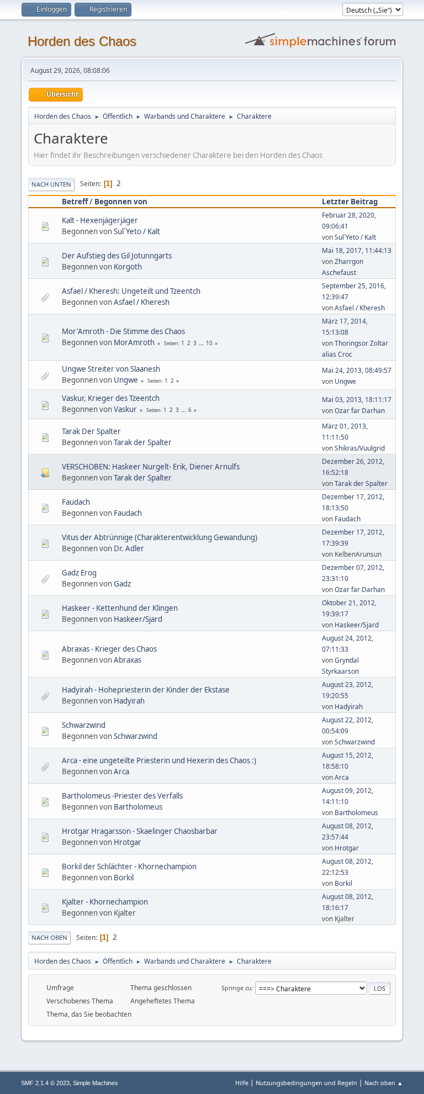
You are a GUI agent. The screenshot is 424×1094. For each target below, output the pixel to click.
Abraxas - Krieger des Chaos (109, 649)
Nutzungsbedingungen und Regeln (306, 1083)
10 (209, 343)
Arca (121, 771)
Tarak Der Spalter (91, 431)
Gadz (122, 584)
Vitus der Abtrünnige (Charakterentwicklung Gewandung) (159, 537)
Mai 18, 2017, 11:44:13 (356, 250)
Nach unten (51, 184)
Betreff (75, 202)
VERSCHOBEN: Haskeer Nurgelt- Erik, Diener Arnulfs (151, 467)
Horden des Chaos (82, 41)
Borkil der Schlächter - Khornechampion (129, 866)
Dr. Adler (129, 548)
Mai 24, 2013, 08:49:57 (356, 370)
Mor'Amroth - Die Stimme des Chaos (123, 331)
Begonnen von (120, 202)
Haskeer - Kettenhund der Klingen (120, 608)
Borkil (124, 877)
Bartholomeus (138, 807)
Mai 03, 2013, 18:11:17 (356, 399)
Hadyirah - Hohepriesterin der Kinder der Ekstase (146, 690)
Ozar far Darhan (360, 410)
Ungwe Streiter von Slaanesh (111, 369)
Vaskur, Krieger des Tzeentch (111, 398)
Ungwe (126, 380)
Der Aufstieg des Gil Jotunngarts (117, 256)
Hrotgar (127, 842)
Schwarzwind (83, 725)
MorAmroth (134, 342)
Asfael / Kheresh (141, 302)
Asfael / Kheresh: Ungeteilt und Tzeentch (131, 291)
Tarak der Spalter (143, 442)
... (202, 343)
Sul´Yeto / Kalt (137, 231)
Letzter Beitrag (350, 202)
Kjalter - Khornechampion (105, 902)
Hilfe (241, 1083)
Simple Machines (95, 1083)
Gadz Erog (79, 573)
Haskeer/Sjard (138, 619)
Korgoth (128, 267)
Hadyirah (129, 701)
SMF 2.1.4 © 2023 (45, 1083)
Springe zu (236, 988)
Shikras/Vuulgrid (360, 448)
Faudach (76, 502)
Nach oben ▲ (383, 1083)
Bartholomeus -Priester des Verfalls (122, 796)
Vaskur (125, 409)
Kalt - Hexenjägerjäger (100, 220)
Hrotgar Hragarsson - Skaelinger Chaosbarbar (140, 831)
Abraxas (127, 660)
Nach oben (49, 937)
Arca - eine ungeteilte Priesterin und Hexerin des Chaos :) (159, 760)
